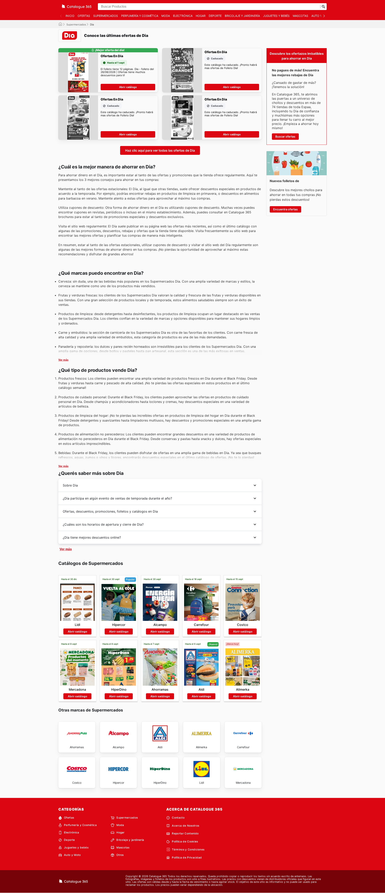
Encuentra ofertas (285, 209)
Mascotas (300, 15)
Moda (165, 15)
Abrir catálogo (128, 87)
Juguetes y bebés (276, 15)
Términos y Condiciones (188, 849)
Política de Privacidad (187, 857)
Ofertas (84, 15)
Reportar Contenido (185, 833)
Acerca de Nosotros (185, 825)
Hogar (201, 15)
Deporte (215, 15)
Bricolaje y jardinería (242, 15)
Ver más (63, 359)
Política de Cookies (185, 841)
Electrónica (182, 15)
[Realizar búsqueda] (323, 6)
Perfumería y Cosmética (139, 15)
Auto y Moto (72, 854)
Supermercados (105, 15)
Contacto (178, 817)
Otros (120, 854)
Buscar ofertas (285, 136)
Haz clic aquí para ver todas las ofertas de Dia (160, 150)
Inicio (70, 15)
